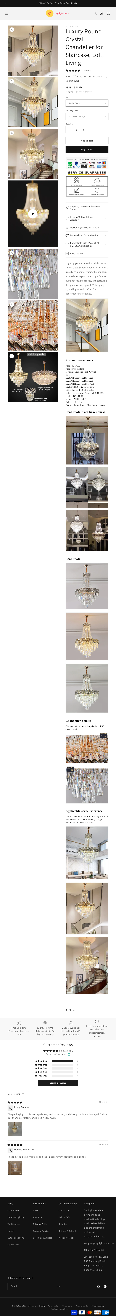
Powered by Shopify (37, 1306)
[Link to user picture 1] (15, 1129)
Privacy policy (67, 1306)
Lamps (11, 1231)
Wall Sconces (14, 1224)
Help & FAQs (64, 1217)
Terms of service (82, 1306)
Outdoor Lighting (16, 1237)
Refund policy (53, 1306)
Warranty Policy (66, 1237)
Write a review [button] (58, 1082)
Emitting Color (72, 110)
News (35, 1210)
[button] (6, 13)
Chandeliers (13, 1210)
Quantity (69, 124)
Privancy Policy (40, 1224)
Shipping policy (98, 1306)
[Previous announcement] (6, 3)
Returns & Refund (67, 1231)
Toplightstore (23, 1306)
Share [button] (72, 1010)
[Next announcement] (110, 3)
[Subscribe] (58, 1286)
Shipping (69, 92)
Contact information (59, 1309)
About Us (37, 1217)
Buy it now (87, 149)
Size (67, 97)
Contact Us (64, 1210)
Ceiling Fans (13, 1244)
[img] (15, 1102)
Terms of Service (41, 1231)
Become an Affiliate (42, 1237)
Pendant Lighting (16, 1217)
